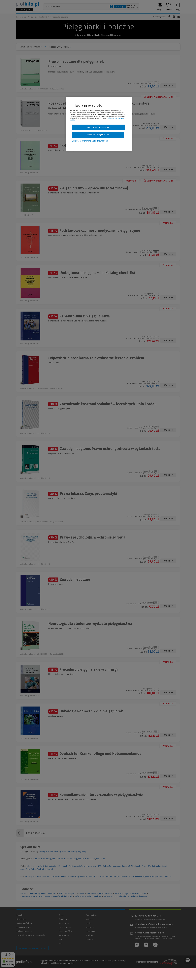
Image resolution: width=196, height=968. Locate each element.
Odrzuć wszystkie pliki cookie (98, 135)
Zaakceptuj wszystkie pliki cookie (99, 127)
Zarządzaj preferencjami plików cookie (90, 141)
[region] (99, 124)
